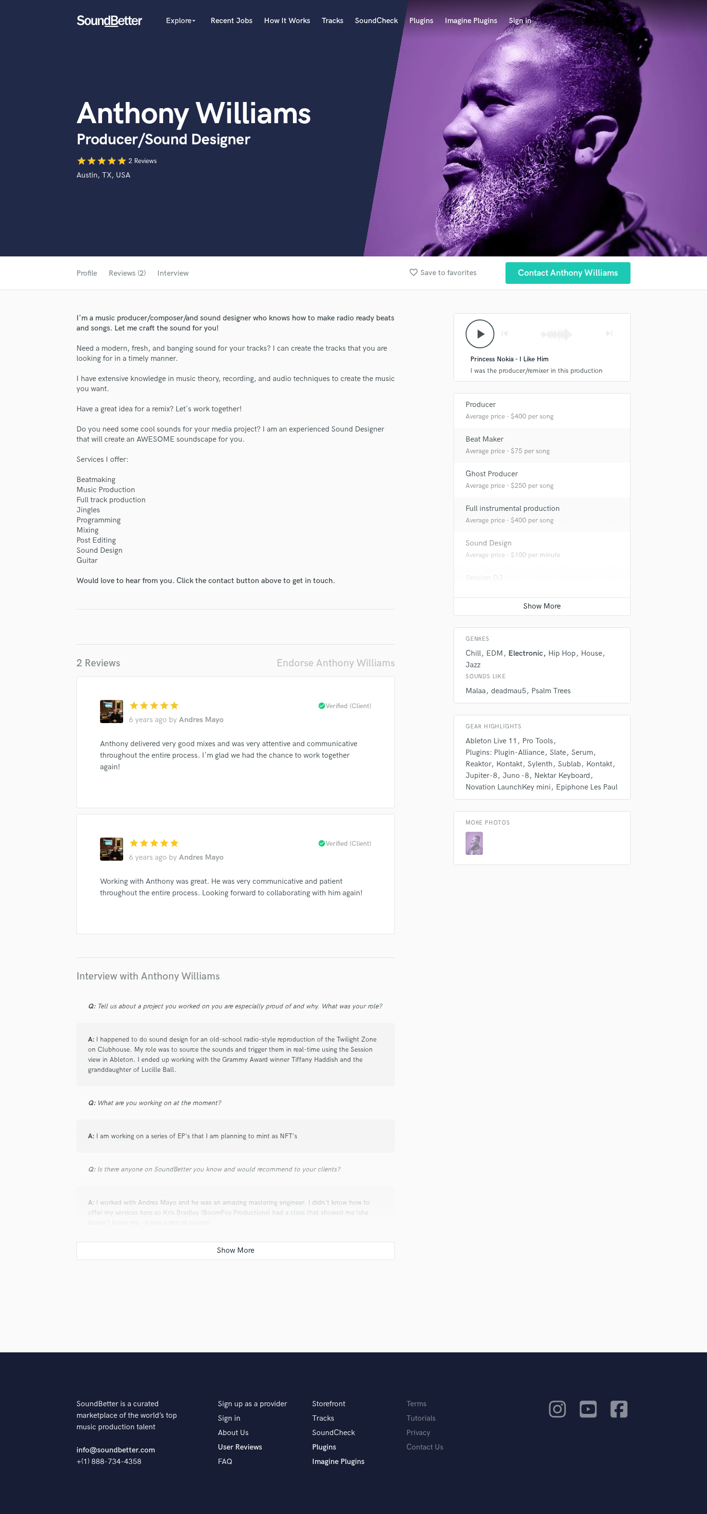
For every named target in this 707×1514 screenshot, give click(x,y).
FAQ (225, 1461)
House (591, 653)
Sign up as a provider (252, 1404)
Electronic (525, 653)
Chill (473, 653)
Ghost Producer (492, 474)
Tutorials (421, 1418)
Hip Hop (562, 653)
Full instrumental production (513, 508)
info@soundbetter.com (115, 1450)
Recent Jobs (231, 20)
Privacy (418, 1433)
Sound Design (489, 543)
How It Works (287, 20)
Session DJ (484, 578)
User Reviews (240, 1447)
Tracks (332, 20)
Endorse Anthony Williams (336, 663)
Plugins (421, 20)
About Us (233, 1433)
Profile (86, 273)
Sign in (520, 20)
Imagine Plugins (471, 20)
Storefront (328, 1404)
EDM (494, 653)
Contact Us (424, 1447)
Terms (416, 1404)
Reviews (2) (127, 273)
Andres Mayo (201, 720)
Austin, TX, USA (103, 175)
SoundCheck (376, 20)
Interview (173, 273)
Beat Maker (485, 439)
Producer (481, 404)
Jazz (473, 665)
